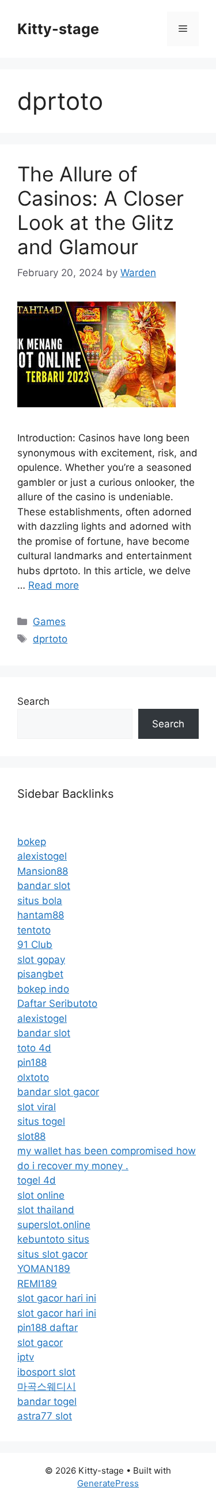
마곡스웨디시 (46, 1386)
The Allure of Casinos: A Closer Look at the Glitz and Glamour (100, 210)
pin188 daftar (47, 1327)
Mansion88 (42, 871)
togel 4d (36, 1180)
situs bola (39, 900)
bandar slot (43, 885)
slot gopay (41, 959)
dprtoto (50, 639)
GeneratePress (108, 1483)
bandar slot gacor (58, 1092)
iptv (25, 1357)
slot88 (31, 1136)
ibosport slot (46, 1372)
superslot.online (53, 1224)
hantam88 (40, 915)
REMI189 (37, 1283)
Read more (53, 585)
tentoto (34, 930)
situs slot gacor (52, 1254)
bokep (31, 841)
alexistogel (42, 856)
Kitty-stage (58, 29)
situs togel (41, 1121)
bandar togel (47, 1401)
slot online (41, 1195)
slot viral (36, 1107)
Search (33, 701)
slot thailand (45, 1209)
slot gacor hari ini (56, 1298)
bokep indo (43, 989)
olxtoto (33, 1077)
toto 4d (34, 1048)
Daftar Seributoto (57, 1003)
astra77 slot (44, 1416)
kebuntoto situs (53, 1239)
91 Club (34, 944)
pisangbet (40, 974)
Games (49, 621)
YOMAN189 (43, 1268)
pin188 (32, 1062)
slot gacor (40, 1342)
